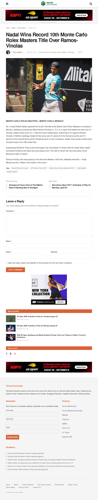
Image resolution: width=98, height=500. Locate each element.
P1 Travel (65, 432)
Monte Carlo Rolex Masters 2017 (62, 168)
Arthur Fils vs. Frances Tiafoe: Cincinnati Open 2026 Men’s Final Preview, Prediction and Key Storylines (41, 466)
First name (9, 410)
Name (9, 241)
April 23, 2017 (31, 52)
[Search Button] (91, 3)
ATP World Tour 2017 (39, 168)
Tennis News (10, 487)
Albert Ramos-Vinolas (20, 168)
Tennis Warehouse (69, 406)
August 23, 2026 (23, 329)
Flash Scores (59, 484)
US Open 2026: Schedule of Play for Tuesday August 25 (37, 316)
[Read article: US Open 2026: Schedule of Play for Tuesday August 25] (11, 318)
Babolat (65, 415)
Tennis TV (66, 428)
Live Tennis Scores (44, 484)
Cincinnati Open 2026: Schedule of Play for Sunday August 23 (28, 469)
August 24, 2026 (23, 319)
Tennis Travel (72, 484)
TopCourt (65, 419)
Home (8, 28)
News (16, 484)
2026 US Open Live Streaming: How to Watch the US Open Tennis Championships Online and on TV (40, 463)
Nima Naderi (21, 28)
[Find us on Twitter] (11, 353)
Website (54, 252)
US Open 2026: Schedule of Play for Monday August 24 (37, 325)
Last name (9, 419)
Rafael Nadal (12, 172)
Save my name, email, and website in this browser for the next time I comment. (40, 263)
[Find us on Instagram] (15, 353)
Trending (71, 52)
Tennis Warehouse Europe (72, 410)
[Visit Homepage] (49, 3)
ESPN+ (65, 423)
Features (53, 52)
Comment (10, 211)
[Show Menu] (7, 3)
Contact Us (37, 487)
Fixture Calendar (27, 484)
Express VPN (67, 437)
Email (9, 252)
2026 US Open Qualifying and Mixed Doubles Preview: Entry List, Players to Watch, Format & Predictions (51, 336)
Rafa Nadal (81, 168)
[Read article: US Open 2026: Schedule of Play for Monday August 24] (11, 328)
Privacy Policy (24, 487)
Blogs (14, 28)
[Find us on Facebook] (6, 353)
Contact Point (32, 28)
